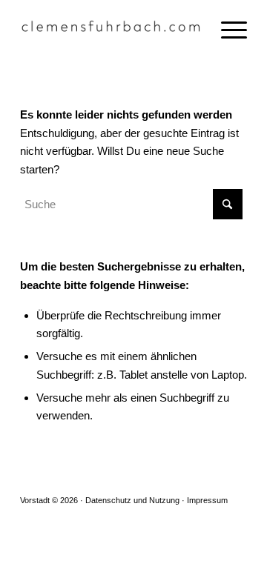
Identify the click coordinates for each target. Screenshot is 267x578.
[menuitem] (226, 29)
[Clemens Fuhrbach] (111, 29)
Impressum (207, 500)
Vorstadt (35, 500)
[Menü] (226, 29)
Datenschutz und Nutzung (132, 500)
